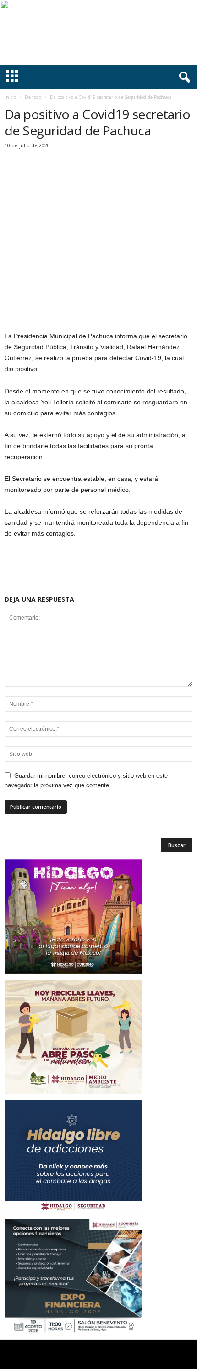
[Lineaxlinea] (98, 32)
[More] (98, 179)
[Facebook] (14, 179)
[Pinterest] (56, 179)
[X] (35, 179)
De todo (33, 97)
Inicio (10, 97)
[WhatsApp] (77, 179)
